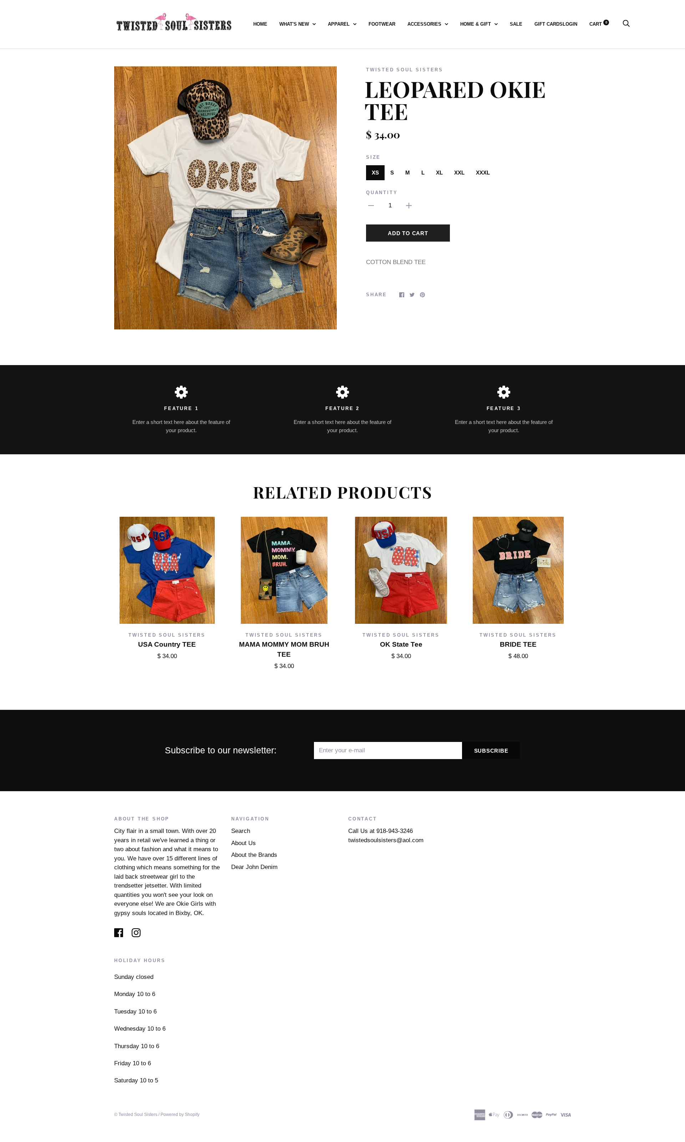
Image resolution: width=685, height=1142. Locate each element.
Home (260, 24)
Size (373, 157)
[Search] (626, 24)
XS (375, 173)
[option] (225, 197)
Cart (598, 24)
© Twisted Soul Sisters (135, 1114)
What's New (294, 24)
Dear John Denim (254, 867)
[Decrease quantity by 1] (371, 205)
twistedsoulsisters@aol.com (385, 840)
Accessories (425, 24)
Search (240, 831)
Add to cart (408, 233)
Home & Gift (476, 24)
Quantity (381, 192)
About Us (243, 843)
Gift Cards (548, 24)
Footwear (382, 24)
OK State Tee (401, 644)
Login (570, 24)
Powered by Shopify (180, 1114)
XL (439, 173)
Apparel (339, 24)
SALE (516, 24)
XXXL (483, 173)
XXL (459, 173)
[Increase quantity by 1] (409, 205)
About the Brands (254, 855)
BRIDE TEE (518, 644)
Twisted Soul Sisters (404, 69)
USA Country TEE (167, 644)
